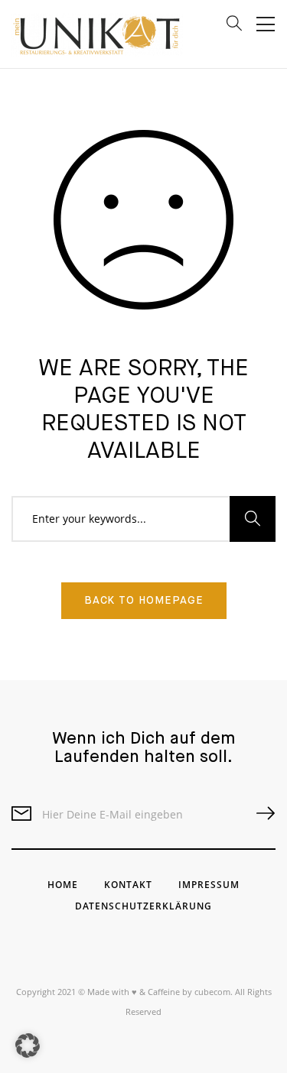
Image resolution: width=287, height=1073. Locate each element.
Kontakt (128, 884)
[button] (27, 1045)
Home (62, 884)
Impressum (209, 884)
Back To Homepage (144, 600)
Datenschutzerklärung (143, 906)
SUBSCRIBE (259, 813)
